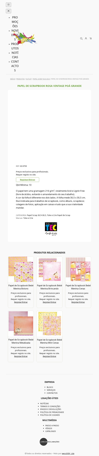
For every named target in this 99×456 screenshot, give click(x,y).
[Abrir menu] (8, 5)
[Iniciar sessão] (85, 38)
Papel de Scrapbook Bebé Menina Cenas (78, 287)
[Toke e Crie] (51, 235)
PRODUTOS (20, 79)
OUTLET (29, 79)
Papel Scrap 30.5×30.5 (41, 79)
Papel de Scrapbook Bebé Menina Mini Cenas (49, 341)
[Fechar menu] (8, 11)
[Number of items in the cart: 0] (90, 38)
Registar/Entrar (27, 179)
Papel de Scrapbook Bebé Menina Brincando (49, 287)
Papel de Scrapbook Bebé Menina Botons (20, 287)
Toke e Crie (28, 218)
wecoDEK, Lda (68, 453)
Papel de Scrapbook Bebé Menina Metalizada (20, 341)
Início (12, 79)
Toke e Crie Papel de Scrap (58, 215)
